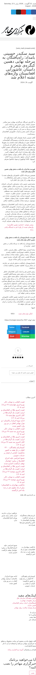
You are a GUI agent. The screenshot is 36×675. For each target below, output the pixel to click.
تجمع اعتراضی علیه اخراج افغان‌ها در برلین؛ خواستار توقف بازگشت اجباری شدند (14, 461)
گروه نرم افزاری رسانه (15, 650)
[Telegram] (13, 12)
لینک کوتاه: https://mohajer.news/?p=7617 (20, 320)
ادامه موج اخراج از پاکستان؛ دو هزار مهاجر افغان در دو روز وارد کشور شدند (12, 423)
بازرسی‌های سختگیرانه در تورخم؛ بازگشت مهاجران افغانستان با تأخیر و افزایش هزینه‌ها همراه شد (27, 520)
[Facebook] (33, 12)
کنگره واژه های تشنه (25, 314)
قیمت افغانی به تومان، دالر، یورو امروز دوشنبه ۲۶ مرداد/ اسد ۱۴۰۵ (13, 479)
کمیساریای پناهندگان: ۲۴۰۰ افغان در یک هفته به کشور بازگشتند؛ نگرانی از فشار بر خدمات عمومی (27, 581)
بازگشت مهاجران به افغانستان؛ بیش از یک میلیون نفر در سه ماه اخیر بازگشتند (12, 487)
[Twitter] (28, 12)
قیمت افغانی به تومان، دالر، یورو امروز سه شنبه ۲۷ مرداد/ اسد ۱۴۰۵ (13, 431)
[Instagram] (18, 12)
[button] (34, 18)
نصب (32, 673)
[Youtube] (23, 12)
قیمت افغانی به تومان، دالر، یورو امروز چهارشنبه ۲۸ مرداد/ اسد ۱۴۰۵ (13, 404)
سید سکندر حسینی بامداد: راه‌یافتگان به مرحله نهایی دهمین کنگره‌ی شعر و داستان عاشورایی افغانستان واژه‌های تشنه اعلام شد (18, 65)
